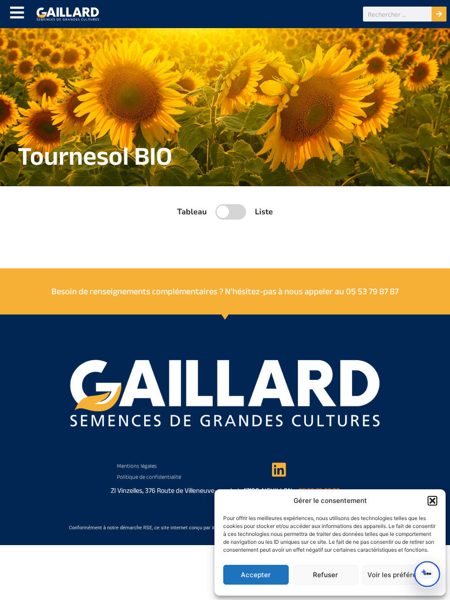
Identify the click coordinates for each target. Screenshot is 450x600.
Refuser (325, 575)
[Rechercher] (439, 14)
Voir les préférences (399, 575)
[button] (432, 500)
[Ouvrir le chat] (427, 574)
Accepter (256, 575)
